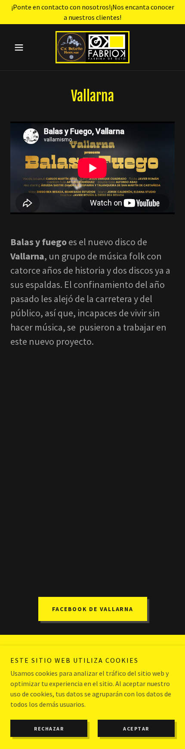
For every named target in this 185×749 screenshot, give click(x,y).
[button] (22, 47)
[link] (93, 47)
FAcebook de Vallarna (92, 609)
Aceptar (136, 728)
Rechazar (49, 728)
